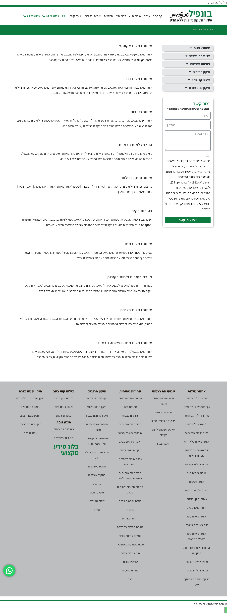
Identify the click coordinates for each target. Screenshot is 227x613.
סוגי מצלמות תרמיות (135, 144)
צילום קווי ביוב (201, 80)
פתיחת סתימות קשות (130, 398)
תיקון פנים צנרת (199, 88)
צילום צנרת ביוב (64, 407)
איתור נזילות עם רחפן (197, 415)
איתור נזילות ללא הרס (196, 441)
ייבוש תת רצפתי (199, 56)
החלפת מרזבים (97, 466)
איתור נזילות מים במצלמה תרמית (125, 342)
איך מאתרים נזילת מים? (196, 407)
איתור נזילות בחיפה (197, 398)
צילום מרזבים (97, 501)
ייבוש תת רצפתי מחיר (163, 421)
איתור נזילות (202, 48)
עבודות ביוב (30, 433)
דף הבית (157, 16)
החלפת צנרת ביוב (30, 415)
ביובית (130, 510)
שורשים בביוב (130, 562)
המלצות (108, 16)
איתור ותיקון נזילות (137, 177)
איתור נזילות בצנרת (136, 309)
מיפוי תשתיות (63, 415)
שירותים (136, 16)
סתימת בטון (130, 407)
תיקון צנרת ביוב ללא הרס (30, 398)
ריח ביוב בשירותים (64, 429)
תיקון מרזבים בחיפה (97, 398)
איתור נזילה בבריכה (196, 570)
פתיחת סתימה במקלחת (130, 527)
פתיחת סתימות (200, 64)
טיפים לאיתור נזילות (196, 562)
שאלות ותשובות (92, 16)
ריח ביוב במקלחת (64, 438)
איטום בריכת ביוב (30, 407)
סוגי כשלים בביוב (130, 553)
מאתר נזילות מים (196, 424)
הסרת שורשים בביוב (130, 501)
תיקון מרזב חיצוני (97, 407)
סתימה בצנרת (130, 518)
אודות (147, 16)
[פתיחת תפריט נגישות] (225, 610)
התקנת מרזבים (97, 475)
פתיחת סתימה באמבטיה (130, 544)
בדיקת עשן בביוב (63, 398)
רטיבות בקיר (142, 210)
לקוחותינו (120, 16)
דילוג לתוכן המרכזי (216, 2)
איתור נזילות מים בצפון (196, 433)
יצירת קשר (76, 16)
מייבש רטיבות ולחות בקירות (129, 277)
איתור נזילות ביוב (196, 508)
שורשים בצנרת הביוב (130, 433)
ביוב (130, 579)
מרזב (97, 510)
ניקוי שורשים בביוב (130, 450)
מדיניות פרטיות (202, 604)
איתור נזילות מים (138, 243)
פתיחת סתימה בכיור (130, 536)
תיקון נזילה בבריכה (30, 424)
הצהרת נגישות (219, 604)
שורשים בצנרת (130, 415)
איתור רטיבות (141, 111)
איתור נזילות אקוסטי (135, 45)
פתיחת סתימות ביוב (130, 424)
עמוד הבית (208, 29)
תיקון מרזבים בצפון (97, 415)
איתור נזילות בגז (138, 78)
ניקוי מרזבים (97, 492)
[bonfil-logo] (191, 16)
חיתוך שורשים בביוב (130, 441)
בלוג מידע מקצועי (66, 449)
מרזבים (97, 483)
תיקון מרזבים (201, 72)
